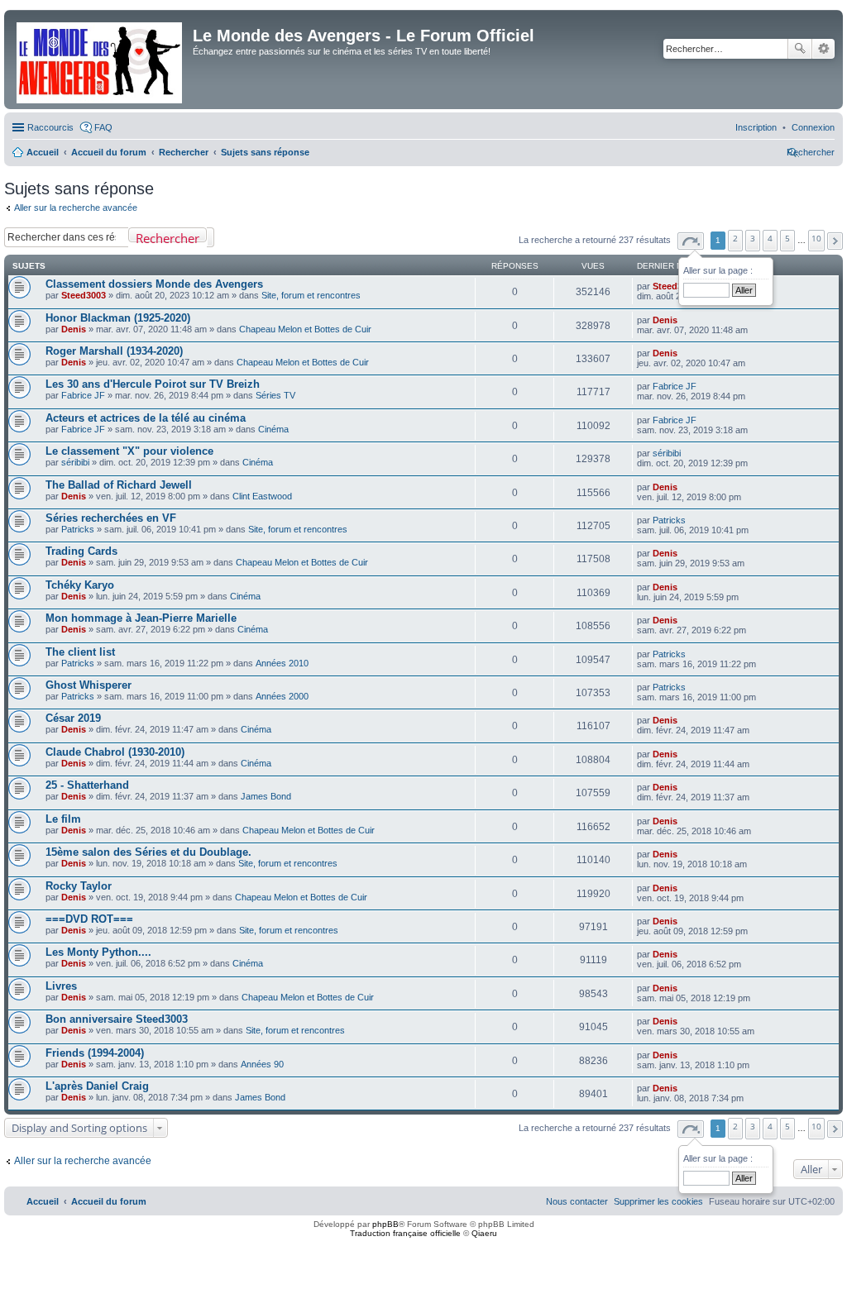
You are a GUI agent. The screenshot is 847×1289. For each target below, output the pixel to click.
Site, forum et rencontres (311, 295)
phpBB (385, 1224)
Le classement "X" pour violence (129, 451)
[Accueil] (100, 59)
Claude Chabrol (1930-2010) (114, 752)
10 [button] (816, 238)
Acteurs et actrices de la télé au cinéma (145, 418)
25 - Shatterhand (87, 785)
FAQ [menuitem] (103, 127)
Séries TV (275, 395)
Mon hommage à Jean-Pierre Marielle (141, 618)
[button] (690, 241)
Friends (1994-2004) (94, 1053)
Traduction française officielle (405, 1233)
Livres (61, 986)
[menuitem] (813, 127)
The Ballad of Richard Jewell (118, 485)
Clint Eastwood (262, 496)
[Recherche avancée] (210, 237)
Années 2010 (282, 663)
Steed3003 (83, 295)
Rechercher (799, 49)
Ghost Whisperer (88, 685)
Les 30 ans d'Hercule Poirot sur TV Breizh (152, 384)
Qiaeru (484, 1233)
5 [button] (787, 238)
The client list (80, 652)
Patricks (77, 529)
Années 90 (262, 1064)
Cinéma (273, 429)
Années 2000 (282, 696)
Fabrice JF (83, 395)
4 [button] (770, 238)
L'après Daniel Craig (97, 1086)
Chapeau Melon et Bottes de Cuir (305, 329)
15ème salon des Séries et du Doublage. (148, 852)
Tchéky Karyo (79, 585)
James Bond (266, 796)
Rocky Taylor (78, 886)
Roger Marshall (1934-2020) (114, 351)
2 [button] (735, 238)
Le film (63, 819)
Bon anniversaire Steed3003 (116, 1019)
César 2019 (73, 718)
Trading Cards (81, 551)
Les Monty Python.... (98, 952)
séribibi (75, 462)
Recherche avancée (823, 49)
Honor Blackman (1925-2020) (117, 318)
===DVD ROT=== (89, 919)
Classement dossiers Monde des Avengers (154, 284)
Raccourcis (50, 127)
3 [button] (752, 238)
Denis (73, 329)
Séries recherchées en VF (110, 518)
